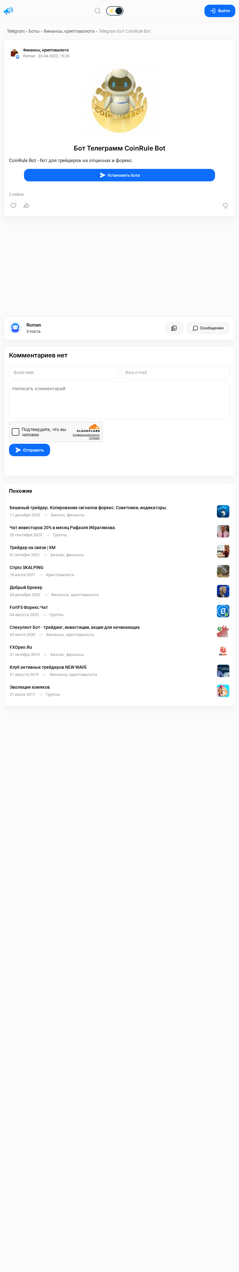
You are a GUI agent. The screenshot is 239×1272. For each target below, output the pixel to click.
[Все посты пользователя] (174, 328)
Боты (34, 31)
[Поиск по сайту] (97, 10)
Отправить (33, 450)
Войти (224, 10)
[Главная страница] (8, 11)
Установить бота (123, 175)
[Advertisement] (119, 266)
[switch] (94, 11)
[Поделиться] (26, 205)
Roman (33, 325)
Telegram (16, 31)
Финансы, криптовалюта (70, 31)
